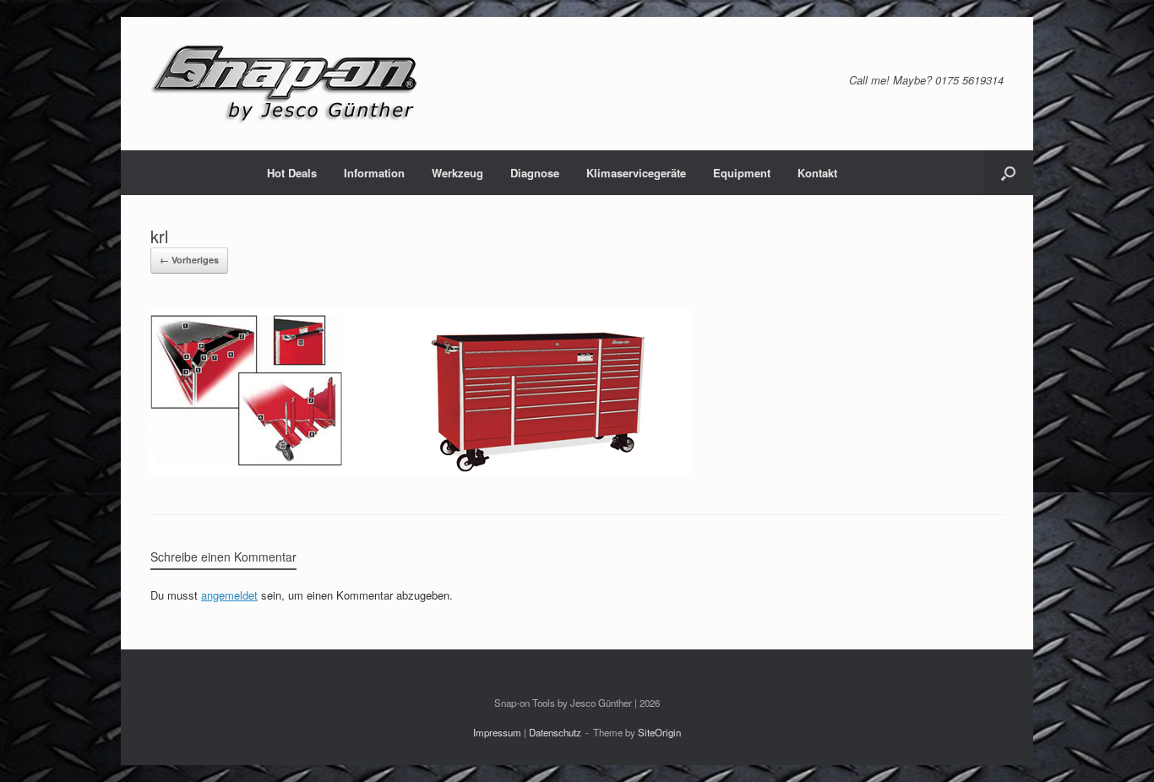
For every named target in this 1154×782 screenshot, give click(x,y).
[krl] (420, 472)
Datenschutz (555, 732)
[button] (1008, 172)
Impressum (497, 732)
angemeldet (229, 595)
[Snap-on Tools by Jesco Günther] (285, 83)
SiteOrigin (659, 732)
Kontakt (817, 173)
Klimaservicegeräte (636, 173)
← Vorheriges (189, 259)
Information (374, 173)
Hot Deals (292, 173)
